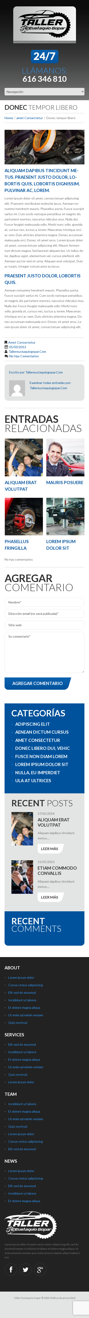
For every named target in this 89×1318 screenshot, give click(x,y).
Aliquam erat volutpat (54, 822)
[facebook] (11, 1269)
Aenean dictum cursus (42, 732)
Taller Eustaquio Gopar (27, 1297)
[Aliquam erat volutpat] (24, 457)
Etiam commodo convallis (57, 870)
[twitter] (25, 1269)
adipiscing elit (32, 724)
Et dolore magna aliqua (24, 1007)
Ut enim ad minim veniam (25, 1015)
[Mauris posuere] (65, 457)
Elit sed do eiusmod (22, 992)
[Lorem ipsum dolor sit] (65, 516)
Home (9, 118)
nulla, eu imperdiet (37, 772)
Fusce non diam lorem (41, 756)
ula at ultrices (33, 780)
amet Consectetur (29, 118)
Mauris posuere (64, 482)
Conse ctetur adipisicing (25, 985)
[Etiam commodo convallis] (22, 877)
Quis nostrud (17, 1022)
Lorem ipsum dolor (21, 977)
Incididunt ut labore (22, 1000)
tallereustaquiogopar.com (27, 351)
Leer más (49, 848)
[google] (40, 1269)
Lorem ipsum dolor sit (41, 764)
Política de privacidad (62, 1297)
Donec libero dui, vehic (42, 748)
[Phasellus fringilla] (24, 516)
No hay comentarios (24, 356)
